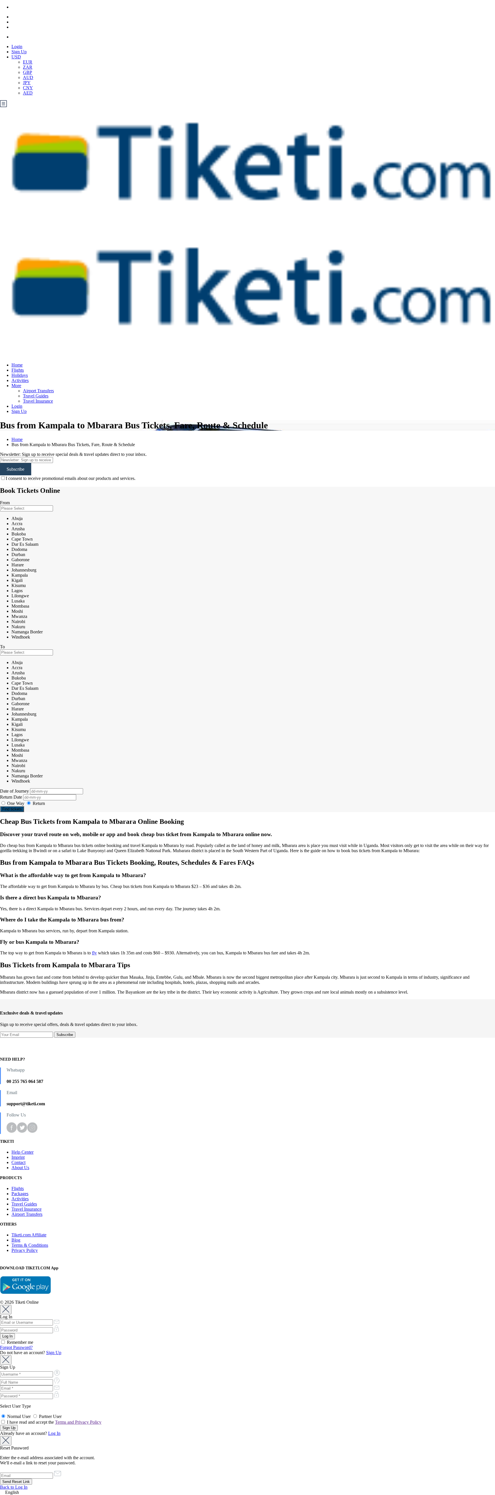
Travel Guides (35, 395)
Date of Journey (15, 791)
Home (17, 365)
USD (16, 56)
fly (94, 952)
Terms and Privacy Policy (78, 1422)
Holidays (19, 375)
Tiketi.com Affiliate (28, 1234)
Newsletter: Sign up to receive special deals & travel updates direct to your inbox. (73, 454)
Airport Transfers (38, 390)
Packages (19, 1193)
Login (16, 46)
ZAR (27, 67)
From (5, 502)
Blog (15, 1240)
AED (28, 92)
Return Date (11, 797)
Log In (54, 1433)
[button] (247, 1492)
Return (38, 803)
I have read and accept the (53, 1422)
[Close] (5, 1309)
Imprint (18, 1157)
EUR (27, 62)
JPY (27, 82)
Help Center (22, 1152)
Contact (18, 1162)
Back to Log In (14, 1487)
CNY (28, 87)
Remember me (19, 1342)
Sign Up (19, 51)
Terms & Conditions (29, 1245)
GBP (27, 72)
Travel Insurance (38, 401)
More (16, 385)
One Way (15, 803)
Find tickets (12, 809)
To (2, 646)
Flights (17, 370)
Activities (20, 380)
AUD (28, 77)
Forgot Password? (16, 1347)
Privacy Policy (24, 1250)
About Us (20, 1167)
